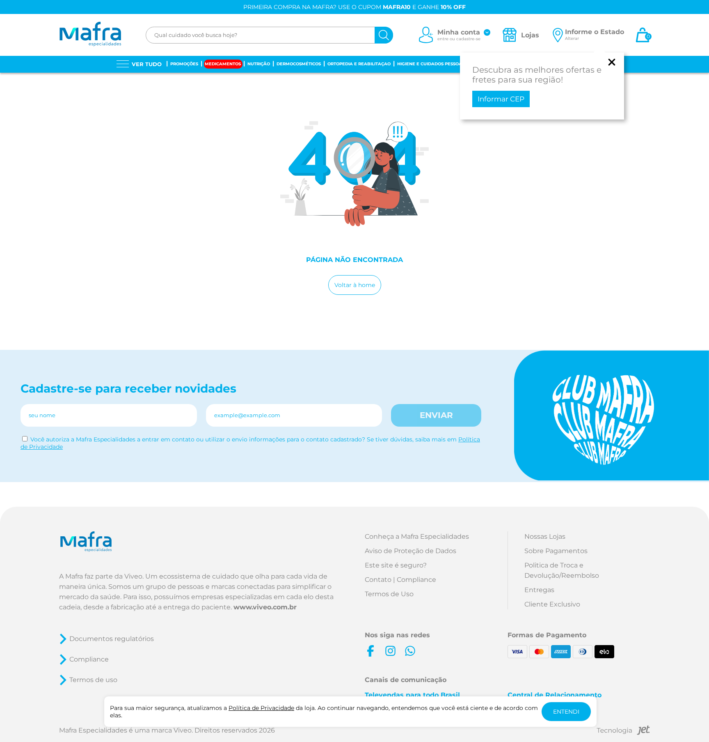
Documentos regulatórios (111, 639)
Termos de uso (93, 680)
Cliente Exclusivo (552, 604)
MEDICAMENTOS (223, 64)
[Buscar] (384, 35)
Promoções (184, 64)
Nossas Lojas (544, 536)
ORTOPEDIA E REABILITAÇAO (359, 64)
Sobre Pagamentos (556, 551)
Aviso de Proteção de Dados (410, 551)
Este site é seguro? (396, 565)
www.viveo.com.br (265, 607)
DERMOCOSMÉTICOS (299, 64)
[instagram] (390, 651)
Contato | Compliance (400, 579)
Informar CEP (501, 99)
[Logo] (90, 35)
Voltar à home (354, 285)
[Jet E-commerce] (623, 731)
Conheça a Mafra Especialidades (417, 536)
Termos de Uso (389, 594)
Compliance (89, 659)
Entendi (566, 711)
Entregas (539, 590)
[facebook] (370, 651)
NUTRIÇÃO (258, 64)
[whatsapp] (410, 651)
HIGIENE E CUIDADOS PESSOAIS (431, 64)
